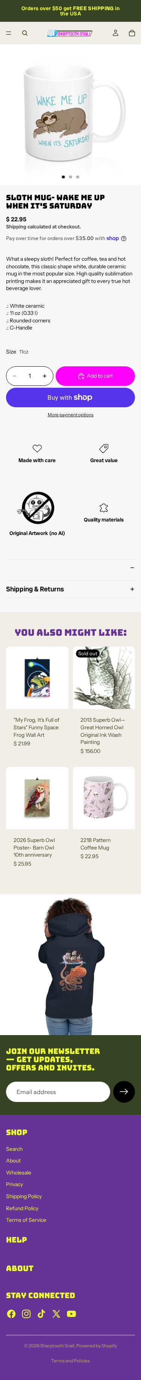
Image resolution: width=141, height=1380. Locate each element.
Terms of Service (26, 1220)
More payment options (71, 414)
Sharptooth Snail (57, 1345)
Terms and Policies (70, 1360)
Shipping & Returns (35, 589)
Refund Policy (22, 1208)
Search (14, 1149)
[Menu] (8, 33)
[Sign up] (124, 1092)
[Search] (25, 33)
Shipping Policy (24, 1196)
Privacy (14, 1184)
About (13, 1160)
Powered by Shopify (96, 1345)
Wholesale (18, 1172)
